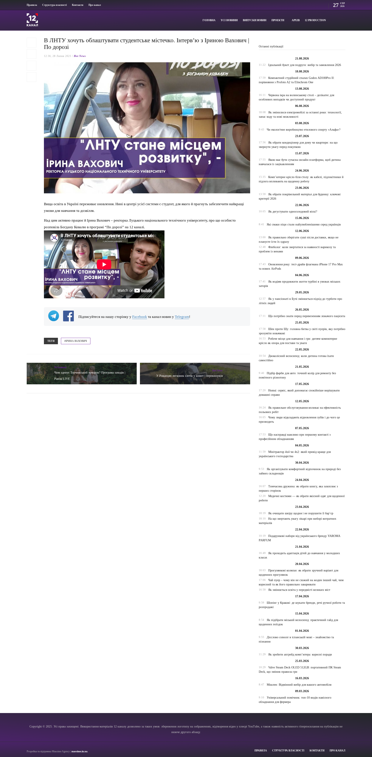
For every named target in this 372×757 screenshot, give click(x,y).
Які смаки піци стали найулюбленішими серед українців (304, 224)
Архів (296, 20)
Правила (32, 4)
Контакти (77, 4)
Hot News (80, 56)
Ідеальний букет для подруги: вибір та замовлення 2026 (304, 65)
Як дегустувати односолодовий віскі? (292, 211)
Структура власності (54, 4)
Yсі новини (229, 20)
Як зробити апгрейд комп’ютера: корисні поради (300, 654)
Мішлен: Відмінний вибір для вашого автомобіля (299, 684)
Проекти (277, 20)
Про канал (94, 4)
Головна (209, 20)
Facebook (139, 317)
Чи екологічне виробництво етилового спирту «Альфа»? (303, 129)
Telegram (182, 317)
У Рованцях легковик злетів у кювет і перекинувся (189, 375)
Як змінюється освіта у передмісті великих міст (299, 589)
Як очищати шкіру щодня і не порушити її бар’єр (300, 513)
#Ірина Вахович (75, 341)
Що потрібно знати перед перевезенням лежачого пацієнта (306, 316)
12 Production (315, 20)
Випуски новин (254, 20)
